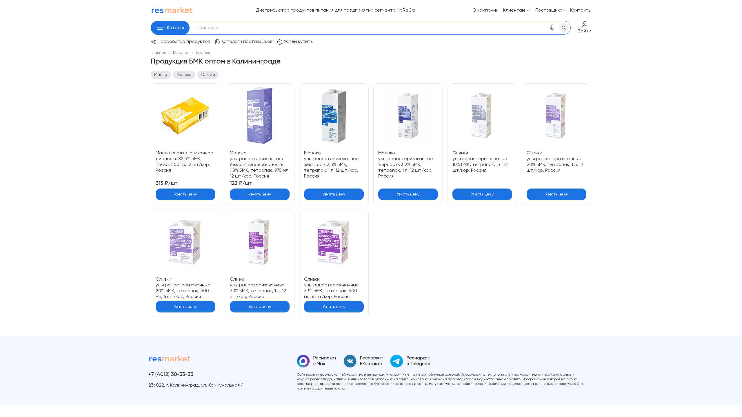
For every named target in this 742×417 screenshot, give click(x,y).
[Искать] (563, 27)
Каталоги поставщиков (246, 41)
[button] (160, 28)
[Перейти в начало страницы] (733, 408)
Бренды (203, 53)
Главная (158, 53)
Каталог (176, 27)
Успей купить (298, 41)
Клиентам (514, 10)
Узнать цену (185, 194)
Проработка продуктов (184, 41)
